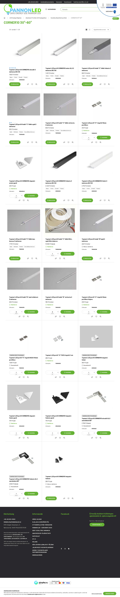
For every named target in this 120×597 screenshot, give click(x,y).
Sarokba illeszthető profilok (59, 18)
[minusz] (83, 137)
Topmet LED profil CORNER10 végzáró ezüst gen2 (22, 182)
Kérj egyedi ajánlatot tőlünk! (43, 544)
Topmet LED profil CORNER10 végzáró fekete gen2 (58, 417)
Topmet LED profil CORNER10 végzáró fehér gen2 (22, 417)
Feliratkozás (96, 524)
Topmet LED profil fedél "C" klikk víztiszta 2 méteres (59, 124)
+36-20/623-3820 (33, 2)
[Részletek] (14, 84)
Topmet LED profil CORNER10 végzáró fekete (58, 477)
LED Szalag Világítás (15, 18)
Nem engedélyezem (97, 593)
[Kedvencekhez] (32, 84)
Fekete (25, 77)
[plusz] (94, 137)
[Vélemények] (23, 68)
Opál (83, 75)
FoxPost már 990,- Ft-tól (81, 2)
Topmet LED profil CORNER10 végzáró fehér (95, 359)
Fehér (15, 77)
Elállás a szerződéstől (40, 522)
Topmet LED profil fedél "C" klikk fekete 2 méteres (96, 69)
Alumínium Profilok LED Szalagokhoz (36, 18)
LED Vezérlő (15, 538)
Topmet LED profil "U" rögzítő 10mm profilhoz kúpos (94, 298)
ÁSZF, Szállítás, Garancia (41, 530)
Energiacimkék (37, 555)
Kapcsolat (59, 2)
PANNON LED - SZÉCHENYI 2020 (42, 527)
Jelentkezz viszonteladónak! (42, 547)
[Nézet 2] (89, 29)
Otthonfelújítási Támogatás (42, 525)
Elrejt (115, 18)
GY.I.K (34, 539)
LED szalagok (16, 534)
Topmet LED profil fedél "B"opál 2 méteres (93, 240)
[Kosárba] (104, 137)
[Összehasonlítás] (28, 84)
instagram (65, 549)
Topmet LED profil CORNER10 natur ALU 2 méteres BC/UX (59, 69)
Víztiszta (88, 75)
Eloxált (20, 77)
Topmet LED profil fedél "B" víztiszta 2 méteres (58, 298)
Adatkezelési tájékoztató (41, 533)
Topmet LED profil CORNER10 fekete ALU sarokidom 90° (23, 480)
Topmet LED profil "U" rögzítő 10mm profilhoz (94, 124)
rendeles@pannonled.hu (47, 2)
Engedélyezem (109, 593)
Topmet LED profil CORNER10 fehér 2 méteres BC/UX (94, 182)
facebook (61, 549)
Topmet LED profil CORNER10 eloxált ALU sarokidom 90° (96, 419)
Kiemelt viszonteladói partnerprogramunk (40, 551)
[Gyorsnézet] (36, 84)
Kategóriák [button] (52, 9)
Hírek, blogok (37, 519)
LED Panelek (23, 538)
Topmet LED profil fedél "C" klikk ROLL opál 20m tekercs (58, 240)
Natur (11, 77)
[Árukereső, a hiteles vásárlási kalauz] (79, 582)
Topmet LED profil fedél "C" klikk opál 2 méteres (22, 125)
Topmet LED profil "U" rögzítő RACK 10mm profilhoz (23, 359)
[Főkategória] (4, 18)
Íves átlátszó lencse (102, 75)
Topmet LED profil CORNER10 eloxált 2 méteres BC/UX (22, 71)
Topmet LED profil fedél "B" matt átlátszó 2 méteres (23, 298)
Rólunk (34, 542)
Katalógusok (67, 2)
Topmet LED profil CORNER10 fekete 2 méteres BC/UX (58, 182)
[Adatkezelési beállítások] (69, 549)
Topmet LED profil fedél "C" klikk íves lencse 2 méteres (22, 240)
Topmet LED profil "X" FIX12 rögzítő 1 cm (59, 355)
